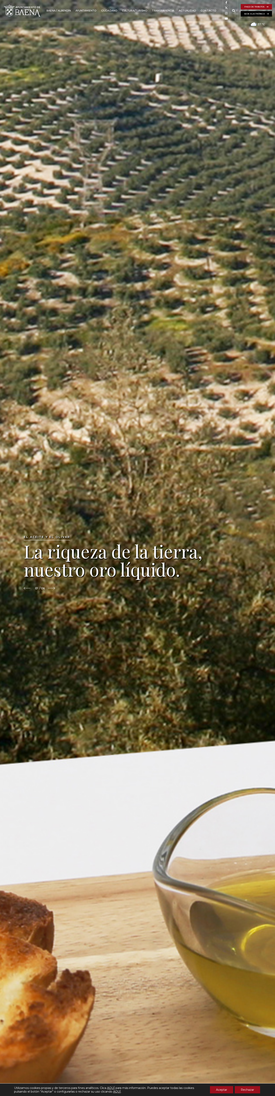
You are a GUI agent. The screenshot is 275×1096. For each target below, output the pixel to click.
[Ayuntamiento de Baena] (22, 10)
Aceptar (221, 1090)
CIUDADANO (109, 10)
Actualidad (187, 10)
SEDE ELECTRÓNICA (254, 13)
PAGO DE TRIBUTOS (254, 6)
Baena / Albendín (59, 10)
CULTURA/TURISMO (134, 10)
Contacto (208, 10)
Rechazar (247, 1090)
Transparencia (163, 10)
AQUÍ (111, 1088)
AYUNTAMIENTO (85, 10)
